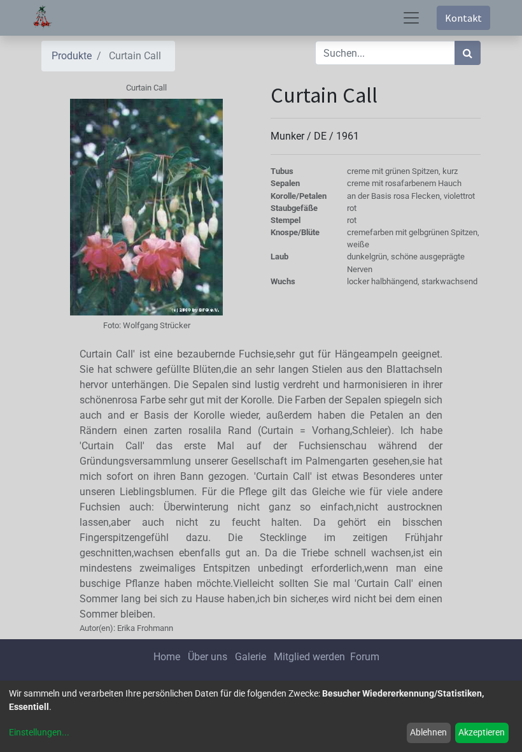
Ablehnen (428, 732)
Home (166, 657)
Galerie (250, 657)
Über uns (207, 657)
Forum (364, 657)
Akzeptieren (481, 732)
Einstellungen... (39, 732)
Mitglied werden (311, 657)
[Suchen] (468, 53)
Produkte (72, 56)
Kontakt (463, 17)
